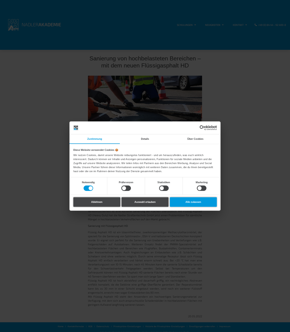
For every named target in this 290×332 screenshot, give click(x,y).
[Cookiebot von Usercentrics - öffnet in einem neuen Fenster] (202, 127)
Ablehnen (96, 201)
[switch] (126, 188)
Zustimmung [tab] (94, 138)
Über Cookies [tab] (195, 138)
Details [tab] (145, 138)
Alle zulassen (193, 201)
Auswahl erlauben (145, 201)
